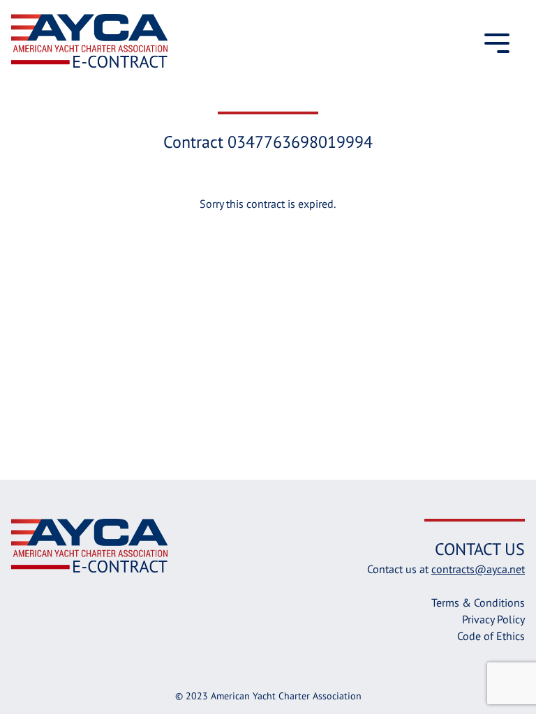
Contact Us (480, 549)
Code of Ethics (491, 636)
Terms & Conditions (478, 602)
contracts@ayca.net (478, 569)
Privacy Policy (493, 619)
